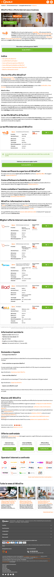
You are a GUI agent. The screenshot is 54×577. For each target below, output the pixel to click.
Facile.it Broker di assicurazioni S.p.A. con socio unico (31, 556)
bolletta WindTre (8, 411)
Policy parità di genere (5, 569)
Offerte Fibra (45, 443)
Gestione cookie (4, 568)
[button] (1, 2)
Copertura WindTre (11, 175)
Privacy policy (4, 565)
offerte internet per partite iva (13, 38)
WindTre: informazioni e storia (10, 69)
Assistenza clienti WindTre (18, 372)
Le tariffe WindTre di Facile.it (9, 61)
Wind (3, 205)
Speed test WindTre (16, 382)
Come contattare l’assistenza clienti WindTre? (14, 67)
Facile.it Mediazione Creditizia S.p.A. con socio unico (41, 558)
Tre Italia (31, 208)
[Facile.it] (7, 2)
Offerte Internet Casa (12, 5)
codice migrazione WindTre (8, 414)
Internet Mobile (27, 443)
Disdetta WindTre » (33, 184)
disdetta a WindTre (37, 413)
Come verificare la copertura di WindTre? (13, 63)
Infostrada (25, 205)
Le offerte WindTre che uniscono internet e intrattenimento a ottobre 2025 (45, 502)
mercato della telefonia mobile (28, 212)
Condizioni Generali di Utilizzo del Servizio (9, 564)
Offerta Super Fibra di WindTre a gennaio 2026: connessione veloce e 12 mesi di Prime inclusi (26, 502)
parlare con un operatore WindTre (39, 419)
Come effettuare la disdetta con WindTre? (13, 65)
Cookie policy (4, 566)
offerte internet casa (8, 77)
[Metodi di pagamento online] (14, 543)
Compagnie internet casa (25, 5)
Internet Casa (9, 443)
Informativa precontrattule (6, 570)
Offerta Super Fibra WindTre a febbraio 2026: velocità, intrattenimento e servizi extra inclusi (8, 502)
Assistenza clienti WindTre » (18, 196)
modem (13, 79)
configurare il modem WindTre (43, 403)
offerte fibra (49, 37)
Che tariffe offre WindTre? (9, 58)
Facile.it (3, 5)
